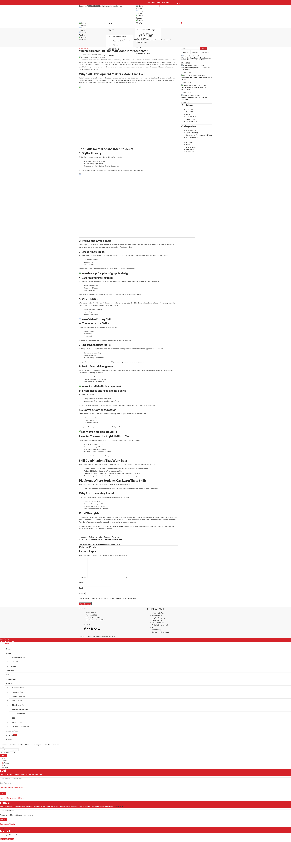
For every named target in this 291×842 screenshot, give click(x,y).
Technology (190, 142)
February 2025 (191, 117)
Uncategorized (129, 40)
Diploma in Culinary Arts (160, 632)
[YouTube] (88, 628)
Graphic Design (147, 64)
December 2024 (191, 121)
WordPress (190, 152)
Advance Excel (191, 130)
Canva (81, 414)
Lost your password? (18, 787)
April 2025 (189, 112)
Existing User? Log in (7, 824)
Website (82, 593)
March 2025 (190, 114)
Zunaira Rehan (86, 55)
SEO (153, 627)
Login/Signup (4, 641)
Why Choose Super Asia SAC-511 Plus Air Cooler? (195, 69)
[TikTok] (85, 628)
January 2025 (190, 119)
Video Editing (190, 149)
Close (12, 641)
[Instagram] (95, 628)
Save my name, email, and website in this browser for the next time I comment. (108, 598)
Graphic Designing (158, 618)
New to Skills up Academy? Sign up (12, 798)
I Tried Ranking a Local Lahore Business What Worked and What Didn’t (196, 59)
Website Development (160, 625)
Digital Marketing (192, 133)
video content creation (123, 303)
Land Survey (190, 140)
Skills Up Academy (116, 526)
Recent (185, 52)
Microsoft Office (158, 613)
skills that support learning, (120, 80)
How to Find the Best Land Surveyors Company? (195, 98)
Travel (188, 145)
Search (203, 48)
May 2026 (189, 109)
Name (81, 583)
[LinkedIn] (99, 628)
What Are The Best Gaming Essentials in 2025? (196, 78)
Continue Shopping (7, 839)
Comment (83, 577)
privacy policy (118, 806)
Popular (195, 52)
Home (122, 40)
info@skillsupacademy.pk (93, 617)
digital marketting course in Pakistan (199, 135)
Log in (3, 793)
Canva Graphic (157, 620)
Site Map (87, 624)
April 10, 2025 (97, 55)
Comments (205, 52)
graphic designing (192, 137)
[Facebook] (92, 628)
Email (81, 588)
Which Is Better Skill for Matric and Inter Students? (194, 88)
